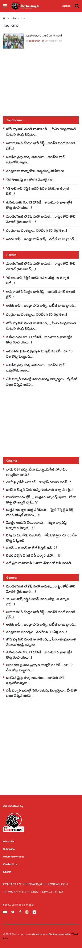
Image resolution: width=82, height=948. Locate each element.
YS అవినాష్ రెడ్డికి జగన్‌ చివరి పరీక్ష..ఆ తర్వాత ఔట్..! (37, 191)
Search (7, 871)
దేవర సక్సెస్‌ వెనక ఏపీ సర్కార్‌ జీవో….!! (33, 555)
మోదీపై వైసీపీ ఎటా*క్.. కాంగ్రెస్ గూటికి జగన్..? (38, 481)
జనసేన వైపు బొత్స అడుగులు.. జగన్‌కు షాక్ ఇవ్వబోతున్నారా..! (35, 159)
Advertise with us (13, 856)
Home (6, 18)
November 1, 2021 (53, 41)
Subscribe (9, 849)
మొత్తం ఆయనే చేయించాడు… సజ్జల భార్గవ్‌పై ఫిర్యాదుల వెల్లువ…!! (36, 525)
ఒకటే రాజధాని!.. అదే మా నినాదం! (44, 35)
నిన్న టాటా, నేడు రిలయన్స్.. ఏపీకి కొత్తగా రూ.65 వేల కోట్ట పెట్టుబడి (41, 538)
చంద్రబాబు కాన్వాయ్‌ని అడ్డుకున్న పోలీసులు (35, 170)
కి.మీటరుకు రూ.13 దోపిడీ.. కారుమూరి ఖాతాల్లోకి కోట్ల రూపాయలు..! (39, 205)
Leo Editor (34, 41)
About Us (8, 841)
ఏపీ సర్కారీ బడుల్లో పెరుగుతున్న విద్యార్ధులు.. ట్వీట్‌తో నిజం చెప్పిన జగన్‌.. (41, 381)
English (66, 5)
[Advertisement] (41, 82)
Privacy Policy (52, 892)
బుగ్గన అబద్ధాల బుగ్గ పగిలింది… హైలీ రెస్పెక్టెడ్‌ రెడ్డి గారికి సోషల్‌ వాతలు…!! (40, 512)
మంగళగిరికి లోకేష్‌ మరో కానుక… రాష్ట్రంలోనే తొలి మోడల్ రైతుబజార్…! (40, 219)
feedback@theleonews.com (45, 884)
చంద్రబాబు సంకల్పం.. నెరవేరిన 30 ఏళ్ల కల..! (36, 230)
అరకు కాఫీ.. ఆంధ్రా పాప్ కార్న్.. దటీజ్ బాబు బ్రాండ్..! (42, 238)
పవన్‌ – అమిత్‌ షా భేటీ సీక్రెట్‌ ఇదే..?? (31, 547)
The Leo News (19, 934)
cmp (22, 18)
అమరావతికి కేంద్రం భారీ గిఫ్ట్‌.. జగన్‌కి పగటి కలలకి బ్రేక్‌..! (40, 145)
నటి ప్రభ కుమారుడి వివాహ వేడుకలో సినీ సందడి (38, 562)
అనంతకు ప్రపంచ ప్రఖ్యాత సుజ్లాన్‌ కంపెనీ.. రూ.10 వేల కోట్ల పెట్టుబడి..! (39, 353)
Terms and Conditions (21, 892)
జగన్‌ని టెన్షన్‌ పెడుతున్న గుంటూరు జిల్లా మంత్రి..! (40, 489)
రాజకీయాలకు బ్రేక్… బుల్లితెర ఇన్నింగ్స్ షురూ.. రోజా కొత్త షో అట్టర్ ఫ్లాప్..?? (41, 499)
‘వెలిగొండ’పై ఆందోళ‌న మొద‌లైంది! (30, 179)
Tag (15, 18)
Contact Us (10, 864)
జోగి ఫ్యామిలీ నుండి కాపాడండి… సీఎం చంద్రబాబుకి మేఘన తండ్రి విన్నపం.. (41, 131)
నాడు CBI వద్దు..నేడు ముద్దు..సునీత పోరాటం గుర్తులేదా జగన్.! (36, 472)
